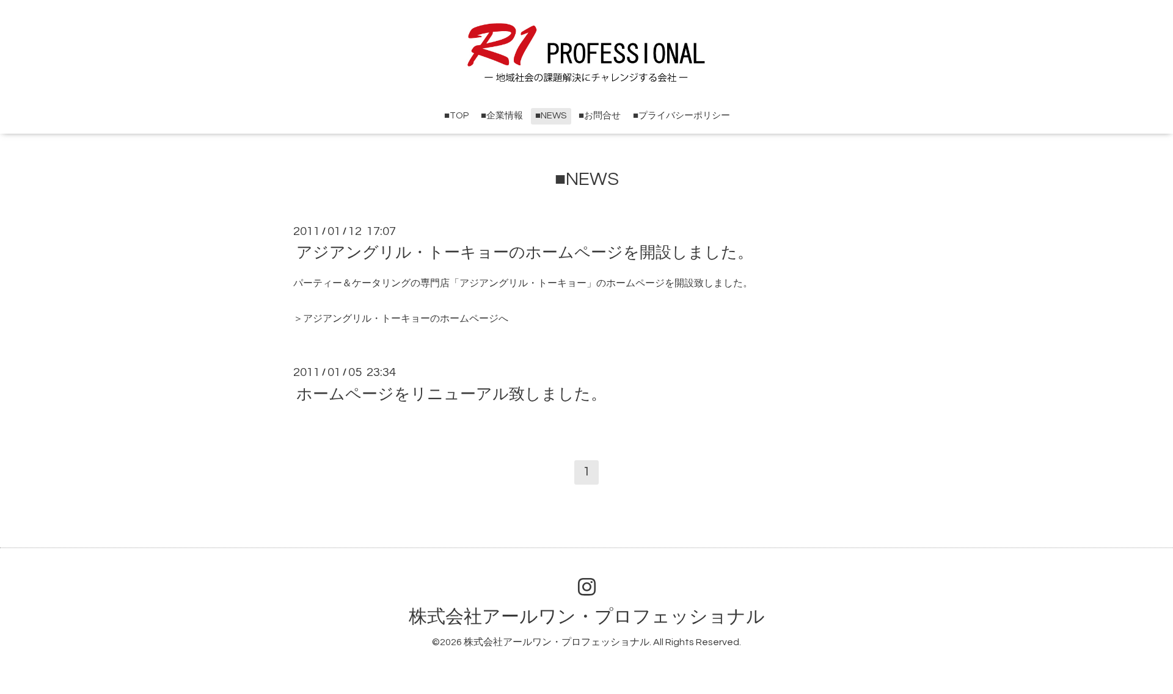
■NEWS (550, 115)
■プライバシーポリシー (681, 115)
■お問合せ (600, 115)
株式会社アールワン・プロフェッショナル (587, 616)
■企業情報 (502, 115)
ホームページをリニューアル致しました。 (451, 394)
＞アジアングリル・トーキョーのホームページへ (400, 319)
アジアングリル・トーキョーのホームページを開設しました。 (524, 253)
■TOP (456, 115)
